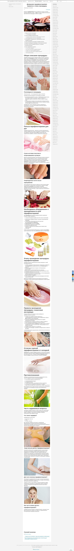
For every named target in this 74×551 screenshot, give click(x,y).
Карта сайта (11, 6)
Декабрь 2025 (55, 10)
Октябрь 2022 (55, 62)
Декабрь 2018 (55, 120)
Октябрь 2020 (55, 92)
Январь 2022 (55, 76)
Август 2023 (55, 47)
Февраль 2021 (55, 89)
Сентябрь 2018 (55, 124)
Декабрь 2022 (55, 59)
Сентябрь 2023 (55, 46)
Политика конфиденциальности (37, 546)
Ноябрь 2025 (55, 12)
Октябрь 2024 (55, 26)
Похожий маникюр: (30, 52)
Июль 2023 (55, 49)
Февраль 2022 (55, 75)
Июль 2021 (55, 86)
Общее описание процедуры (30, 33)
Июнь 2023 (55, 51)
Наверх (71, 550)
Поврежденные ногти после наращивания (34, 37)
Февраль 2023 (55, 55)
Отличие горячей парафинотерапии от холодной (34, 44)
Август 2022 (55, 65)
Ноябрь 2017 (55, 139)
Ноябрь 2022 (55, 60)
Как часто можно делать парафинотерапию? (34, 51)
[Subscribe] (57, 1)
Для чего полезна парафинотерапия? (33, 50)
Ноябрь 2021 (55, 79)
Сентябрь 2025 (55, 15)
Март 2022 (55, 73)
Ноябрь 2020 (55, 91)
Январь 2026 (55, 9)
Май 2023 (54, 52)
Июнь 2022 (55, 68)
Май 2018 (54, 131)
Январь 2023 (55, 57)
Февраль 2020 (55, 100)
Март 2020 (55, 99)
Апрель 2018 (55, 132)
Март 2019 (55, 115)
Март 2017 (55, 142)
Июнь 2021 (55, 87)
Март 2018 (55, 134)
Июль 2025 (55, 18)
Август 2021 (55, 84)
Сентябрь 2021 (55, 83)
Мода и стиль (45, 1)
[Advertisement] (37, 521)
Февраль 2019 (55, 116)
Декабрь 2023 (55, 41)
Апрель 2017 (55, 140)
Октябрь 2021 (55, 81)
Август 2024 (55, 30)
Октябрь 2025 (55, 14)
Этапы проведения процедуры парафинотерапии (34, 41)
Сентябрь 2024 (55, 28)
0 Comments (48, 9)
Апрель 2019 (55, 113)
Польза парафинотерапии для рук (31, 35)
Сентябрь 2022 (55, 63)
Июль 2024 (55, 31)
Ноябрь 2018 (55, 121)
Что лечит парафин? (30, 48)
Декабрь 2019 (55, 104)
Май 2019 (54, 112)
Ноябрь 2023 (55, 43)
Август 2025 (55, 17)
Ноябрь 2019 (55, 105)
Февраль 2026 (55, 7)
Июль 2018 (55, 128)
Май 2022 (54, 70)
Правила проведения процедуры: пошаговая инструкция (36, 43)
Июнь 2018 (55, 129)
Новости (51, 1)
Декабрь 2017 (55, 137)
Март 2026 (55, 6)
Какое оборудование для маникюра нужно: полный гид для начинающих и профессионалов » (36, 538)
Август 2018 (55, 126)
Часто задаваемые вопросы (30, 46)
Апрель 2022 (55, 71)
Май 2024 (54, 34)
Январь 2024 (55, 39)
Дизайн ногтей (31, 1)
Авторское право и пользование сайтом (15, 4)
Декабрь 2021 (55, 78)
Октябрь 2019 (55, 107)
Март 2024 (55, 38)
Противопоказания (28, 45)
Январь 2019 (55, 118)
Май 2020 (54, 96)
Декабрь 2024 (55, 23)
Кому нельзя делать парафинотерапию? (34, 49)
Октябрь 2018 (55, 123)
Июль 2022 (55, 67)
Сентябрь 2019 (55, 108)
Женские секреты (38, 1)
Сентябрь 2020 (55, 94)
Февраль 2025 (55, 22)
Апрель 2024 (55, 36)
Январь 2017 (55, 144)
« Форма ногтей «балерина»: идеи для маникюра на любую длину (37, 536)
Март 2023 (55, 54)
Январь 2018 (55, 136)
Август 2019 (55, 110)
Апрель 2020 (55, 97)
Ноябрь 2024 (55, 25)
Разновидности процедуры (31, 34)
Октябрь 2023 (55, 44)
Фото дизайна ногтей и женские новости (17, 1)
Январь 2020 (55, 102)
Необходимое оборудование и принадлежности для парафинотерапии (35, 39)
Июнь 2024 (55, 33)
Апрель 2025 (55, 20)
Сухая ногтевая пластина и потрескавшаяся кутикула (36, 36)
